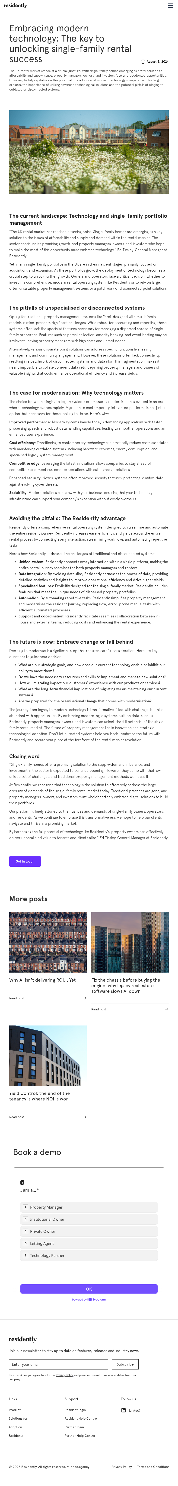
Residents (16, 1435)
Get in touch (25, 861)
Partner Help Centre (80, 1435)
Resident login (75, 1410)
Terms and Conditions (153, 1467)
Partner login (74, 1427)
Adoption (15, 1427)
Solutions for (18, 1418)
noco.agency (80, 1467)
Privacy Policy (121, 1467)
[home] (15, 5)
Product (15, 1410)
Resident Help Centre (81, 1418)
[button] (169, 5)
